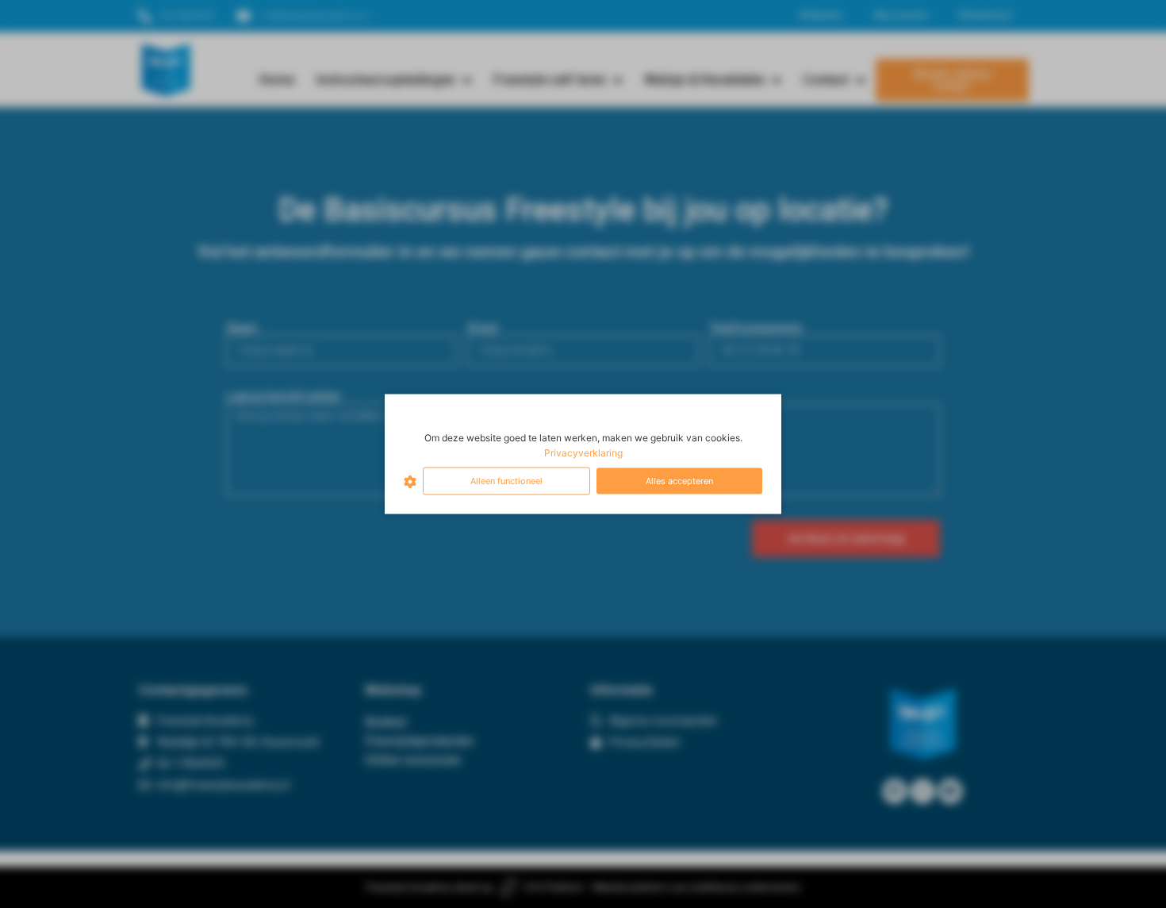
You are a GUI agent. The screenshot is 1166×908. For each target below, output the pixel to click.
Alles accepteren (679, 481)
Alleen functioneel (506, 481)
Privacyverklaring (583, 453)
